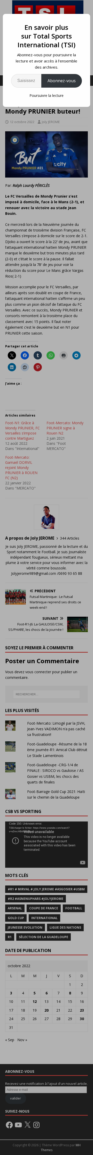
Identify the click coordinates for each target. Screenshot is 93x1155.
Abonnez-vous (62, 81)
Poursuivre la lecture (46, 95)
